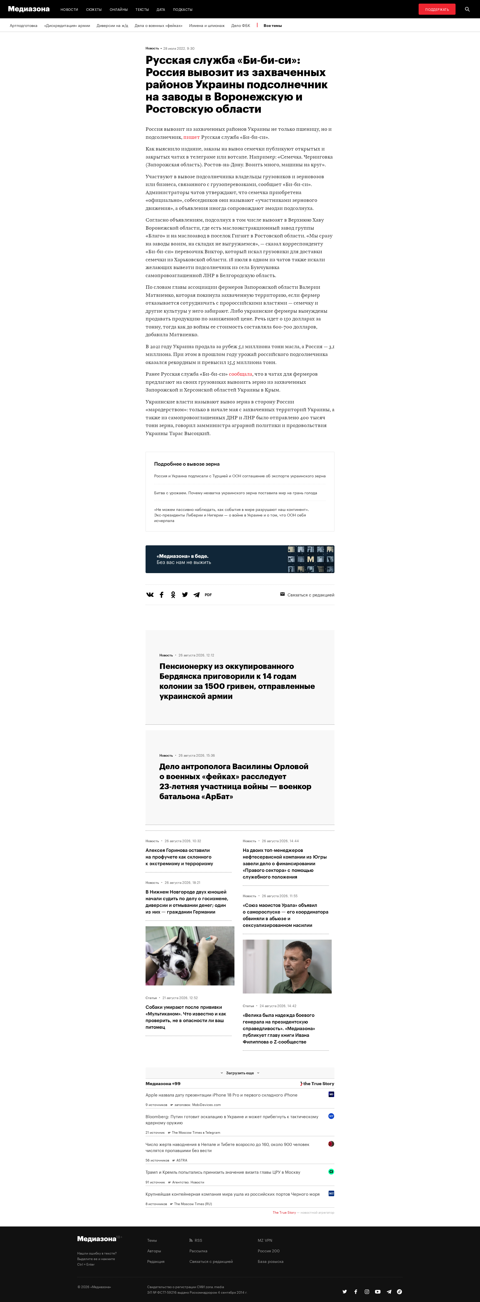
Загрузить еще (240, 1072)
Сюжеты (94, 9)
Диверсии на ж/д (112, 25)
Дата (161, 9)
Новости (69, 9)
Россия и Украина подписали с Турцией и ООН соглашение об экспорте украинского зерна (240, 475)
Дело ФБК (240, 25)
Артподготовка (24, 25)
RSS (197, 1240)
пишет (191, 137)
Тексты (142, 9)
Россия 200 (269, 1250)
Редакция (155, 1261)
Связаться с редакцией (311, 594)
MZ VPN (265, 1240)
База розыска (271, 1261)
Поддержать (437, 9)
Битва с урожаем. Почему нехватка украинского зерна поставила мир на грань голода (235, 492)
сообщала (240, 374)
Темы (152, 1240)
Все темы (273, 25)
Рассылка (198, 1250)
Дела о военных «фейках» (158, 25)
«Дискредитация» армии (67, 25)
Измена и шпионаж (207, 25)
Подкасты (183, 9)
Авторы (154, 1250)
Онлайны (119, 9)
